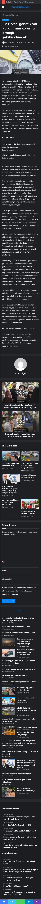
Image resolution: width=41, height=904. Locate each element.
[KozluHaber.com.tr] (20, 7)
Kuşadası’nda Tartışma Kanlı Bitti (16, 627)
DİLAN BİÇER (9, 42)
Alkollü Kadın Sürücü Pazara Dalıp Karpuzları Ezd (29, 465)
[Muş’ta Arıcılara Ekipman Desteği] (30, 504)
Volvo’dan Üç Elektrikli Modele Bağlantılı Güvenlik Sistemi (26, 652)
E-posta (5, 570)
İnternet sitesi (7, 579)
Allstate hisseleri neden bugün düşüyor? (18, 155)
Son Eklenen (20, 611)
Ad (3, 562)
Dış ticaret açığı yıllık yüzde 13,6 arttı (10, 464)
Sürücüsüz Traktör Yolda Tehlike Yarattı (20, 2)
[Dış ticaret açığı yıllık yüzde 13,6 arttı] (11, 456)
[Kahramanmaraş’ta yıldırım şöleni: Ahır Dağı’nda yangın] (8, 642)
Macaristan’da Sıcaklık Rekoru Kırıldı (26, 699)
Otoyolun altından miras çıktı (14, 675)
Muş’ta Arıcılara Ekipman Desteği (28, 512)
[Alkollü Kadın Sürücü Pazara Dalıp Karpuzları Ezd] (30, 456)
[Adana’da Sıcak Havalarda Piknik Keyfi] (8, 792)
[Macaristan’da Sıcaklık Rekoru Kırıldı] (8, 701)
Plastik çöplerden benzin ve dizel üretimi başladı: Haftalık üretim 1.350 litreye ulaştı (27, 731)
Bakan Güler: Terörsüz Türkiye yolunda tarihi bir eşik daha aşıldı (18, 619)
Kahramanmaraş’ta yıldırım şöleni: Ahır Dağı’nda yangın (25, 641)
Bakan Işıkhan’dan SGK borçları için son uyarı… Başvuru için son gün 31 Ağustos (10, 489)
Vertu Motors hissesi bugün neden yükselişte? (10, 502)
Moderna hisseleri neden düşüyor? (28, 476)
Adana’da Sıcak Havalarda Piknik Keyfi (26, 789)
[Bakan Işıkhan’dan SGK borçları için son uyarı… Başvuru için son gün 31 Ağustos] (11, 479)
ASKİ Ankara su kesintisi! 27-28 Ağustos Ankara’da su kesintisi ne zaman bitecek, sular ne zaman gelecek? (19, 743)
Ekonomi (15, 15)
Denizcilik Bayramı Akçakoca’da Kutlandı (19, 681)
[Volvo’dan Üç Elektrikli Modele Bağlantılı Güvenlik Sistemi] (8, 653)
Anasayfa (7, 15)
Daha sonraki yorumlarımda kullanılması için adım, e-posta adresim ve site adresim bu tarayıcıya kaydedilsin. (19, 591)
